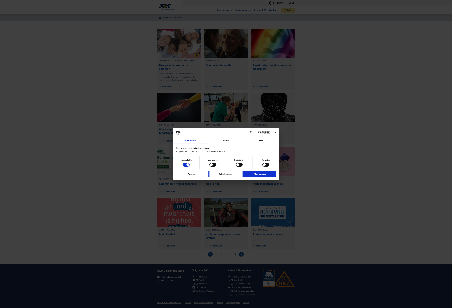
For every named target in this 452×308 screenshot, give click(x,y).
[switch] (212, 165)
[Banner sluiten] (275, 133)
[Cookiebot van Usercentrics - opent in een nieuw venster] (260, 132)
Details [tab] (226, 140)
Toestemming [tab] (190, 140)
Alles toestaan (260, 174)
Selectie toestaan (226, 174)
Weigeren (192, 174)
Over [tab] (261, 140)
